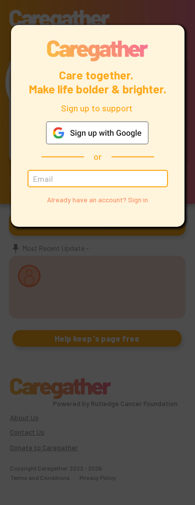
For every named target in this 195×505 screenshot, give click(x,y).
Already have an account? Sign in (97, 199)
